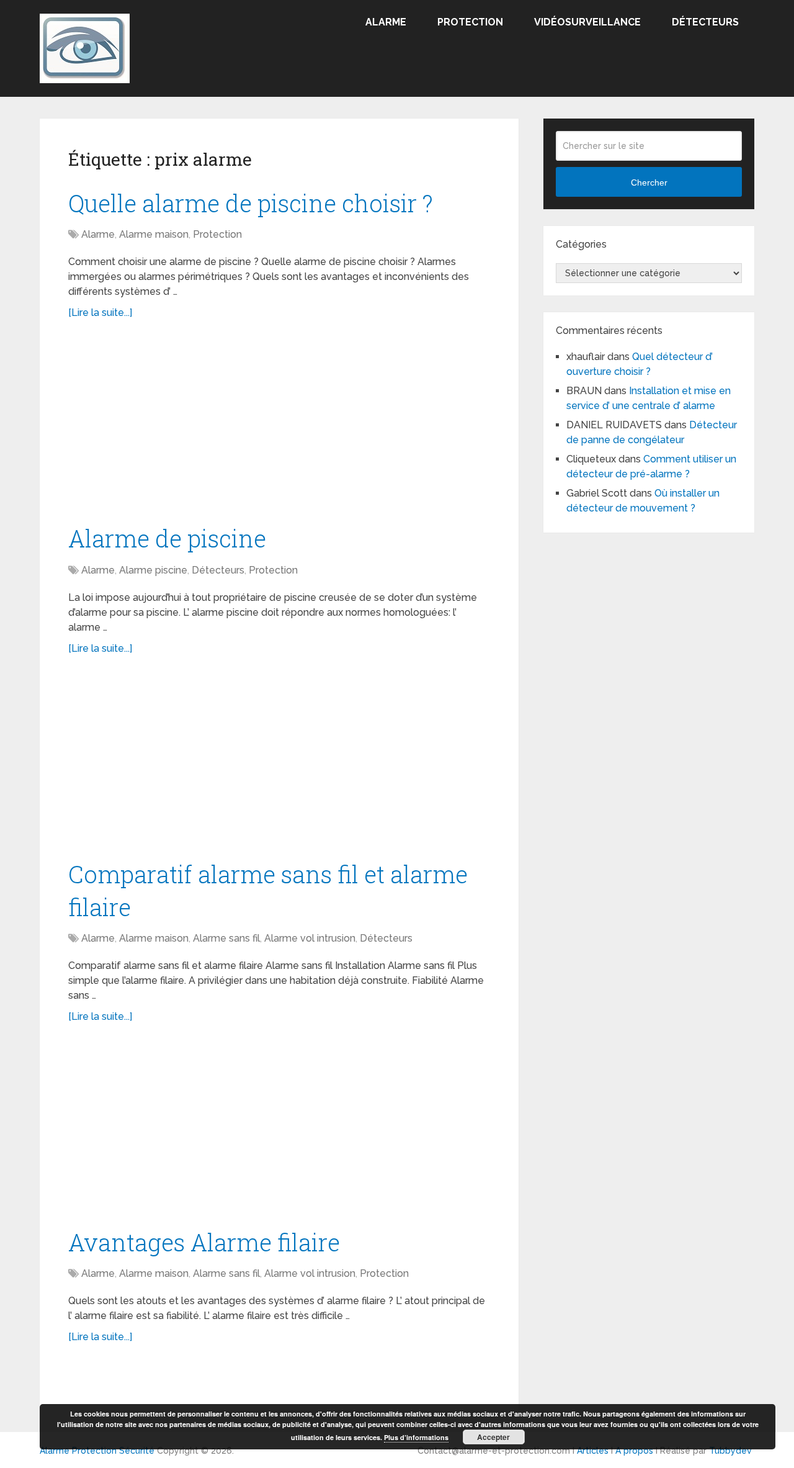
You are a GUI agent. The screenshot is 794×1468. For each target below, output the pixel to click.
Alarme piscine (153, 570)
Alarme (385, 22)
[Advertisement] (172, 426)
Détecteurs (705, 22)
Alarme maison (154, 234)
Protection (470, 22)
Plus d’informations (416, 1437)
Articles (593, 1451)
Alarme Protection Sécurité (97, 1451)
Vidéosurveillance (587, 22)
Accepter (493, 1437)
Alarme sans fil (226, 938)
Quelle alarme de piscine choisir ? (250, 202)
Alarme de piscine (167, 538)
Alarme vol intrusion (309, 938)
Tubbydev (730, 1451)
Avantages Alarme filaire (204, 1242)
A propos (634, 1451)
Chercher (649, 182)
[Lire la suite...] (100, 312)
